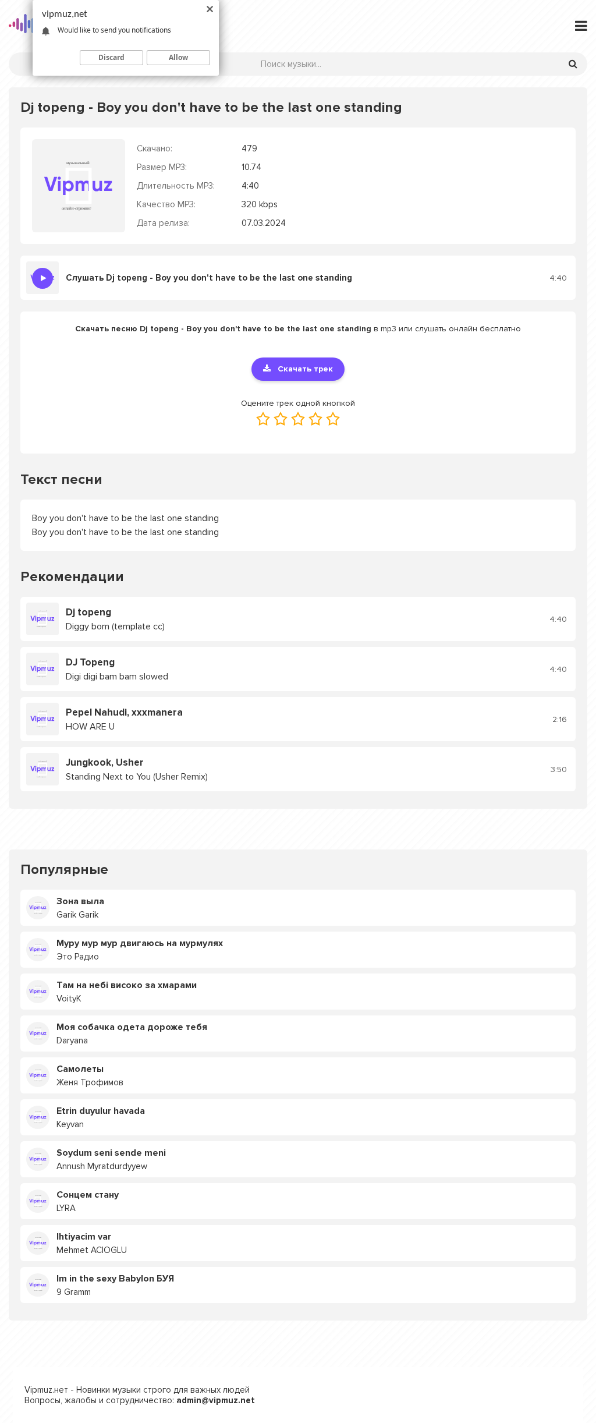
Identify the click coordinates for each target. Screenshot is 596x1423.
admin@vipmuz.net (215, 1400)
